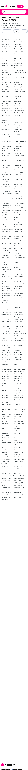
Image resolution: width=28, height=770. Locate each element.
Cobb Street (5, 113)
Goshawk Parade (6, 193)
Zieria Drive (5, 499)
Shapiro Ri (17, 385)
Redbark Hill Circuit (7, 348)
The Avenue (17, 416)
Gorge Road (17, 191)
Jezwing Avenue (6, 222)
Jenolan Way (18, 219)
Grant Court (5, 196)
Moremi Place (5, 302)
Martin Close (18, 286)
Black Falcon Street (20, 72)
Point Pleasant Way (20, 333)
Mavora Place (18, 288)
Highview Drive (6, 205)
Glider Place (5, 189)
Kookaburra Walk (6, 243)
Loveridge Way (6, 269)
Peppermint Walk (19, 326)
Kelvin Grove (18, 231)
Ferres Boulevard (19, 160)
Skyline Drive (5, 390)
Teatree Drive (5, 416)
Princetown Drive (19, 340)
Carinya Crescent (6, 99)
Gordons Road (5, 191)
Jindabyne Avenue (19, 222)
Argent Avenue (18, 51)
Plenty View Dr (5, 333)
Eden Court (4, 148)
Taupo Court (18, 414)
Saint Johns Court (19, 369)
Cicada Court (5, 108)
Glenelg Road (5, 186)
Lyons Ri (16, 272)
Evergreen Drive (19, 155)
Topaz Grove (18, 450)
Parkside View (18, 321)
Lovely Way (17, 267)
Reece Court (18, 348)
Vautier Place (18, 464)
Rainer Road (5, 343)
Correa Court (18, 118)
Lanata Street (18, 250)
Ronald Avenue (6, 362)
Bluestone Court (6, 80)
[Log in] (26, 6)
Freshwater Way (6, 174)
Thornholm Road (6, 442)
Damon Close (18, 129)
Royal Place (17, 364)
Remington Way (6, 352)
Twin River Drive (19, 459)
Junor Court (5, 227)
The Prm (16, 438)
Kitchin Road (5, 241)
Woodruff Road (6, 492)
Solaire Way (5, 393)
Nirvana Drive (5, 310)
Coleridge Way (5, 115)
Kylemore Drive (6, 248)
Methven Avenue (6, 295)
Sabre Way (4, 367)
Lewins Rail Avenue (19, 257)
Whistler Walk (5, 480)
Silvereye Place (18, 388)
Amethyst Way (5, 46)
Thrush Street (18, 442)
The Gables (4, 423)
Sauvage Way (18, 378)
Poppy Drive (5, 336)
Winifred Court (5, 487)
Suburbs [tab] (24, 31)
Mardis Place (18, 281)
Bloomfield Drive (19, 77)
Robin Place (5, 357)
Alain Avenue (5, 39)
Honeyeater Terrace (7, 210)
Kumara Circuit (6, 246)
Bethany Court (18, 70)
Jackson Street (6, 217)
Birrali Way (4, 72)
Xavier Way (17, 492)
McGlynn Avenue (19, 291)
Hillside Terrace (18, 205)
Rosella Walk (18, 362)
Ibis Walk (4, 212)
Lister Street (5, 262)
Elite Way (17, 148)
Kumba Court (18, 246)
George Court (18, 182)
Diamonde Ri (18, 136)
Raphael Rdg (18, 343)
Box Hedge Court (6, 82)
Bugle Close (4, 89)
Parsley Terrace (18, 324)
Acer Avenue (18, 37)
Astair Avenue (18, 56)
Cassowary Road (6, 101)
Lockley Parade (6, 265)
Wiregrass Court (19, 487)
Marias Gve (4, 284)
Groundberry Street (7, 198)
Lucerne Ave (18, 269)
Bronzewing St (18, 87)
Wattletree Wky (19, 478)
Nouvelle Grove (6, 312)
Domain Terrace (6, 141)
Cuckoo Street (5, 129)
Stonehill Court (18, 407)
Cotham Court (18, 122)
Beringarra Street (6, 68)
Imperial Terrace (19, 215)
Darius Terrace (18, 132)
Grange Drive (18, 193)
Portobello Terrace (19, 336)
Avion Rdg (4, 61)
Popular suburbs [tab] (7, 31)
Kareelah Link (5, 231)
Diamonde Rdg (6, 136)
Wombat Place (5, 490)
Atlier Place (4, 58)
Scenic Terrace (18, 381)
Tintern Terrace (18, 447)
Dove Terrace (5, 144)
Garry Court (5, 179)
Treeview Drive (18, 452)
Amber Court (18, 44)
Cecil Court (17, 101)
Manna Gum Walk (6, 279)
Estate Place (5, 155)
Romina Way (18, 359)
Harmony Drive (18, 201)
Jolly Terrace (18, 224)
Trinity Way (17, 454)
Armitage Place (18, 53)
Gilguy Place (5, 184)
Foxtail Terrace (18, 172)
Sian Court (4, 388)
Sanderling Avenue (19, 374)
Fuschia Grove (18, 174)
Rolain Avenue (18, 357)
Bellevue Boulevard (7, 65)
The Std (3, 440)
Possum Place (5, 338)
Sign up (20, 6)
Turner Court (18, 457)
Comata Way (18, 115)
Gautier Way (18, 179)
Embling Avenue (19, 153)
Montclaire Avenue (19, 298)
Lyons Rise (4, 274)
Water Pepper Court (7, 476)
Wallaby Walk (5, 471)
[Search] (3, 12)
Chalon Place (18, 103)
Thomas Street (18, 440)
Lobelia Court (18, 262)
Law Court (4, 255)
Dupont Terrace (6, 146)
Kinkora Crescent (19, 236)
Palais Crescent (18, 319)
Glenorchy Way (18, 186)
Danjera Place (5, 132)
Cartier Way (17, 99)
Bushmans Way (18, 89)
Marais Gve (4, 281)
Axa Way (4, 63)
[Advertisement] (14, 2)
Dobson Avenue (6, 139)
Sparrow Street (18, 395)
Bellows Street (18, 65)
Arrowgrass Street (7, 56)
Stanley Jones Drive (20, 400)
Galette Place (18, 177)
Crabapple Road (6, 125)
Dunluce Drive (18, 144)
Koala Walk (17, 241)
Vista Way (17, 468)
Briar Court (4, 84)
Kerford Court (5, 234)
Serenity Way (18, 383)
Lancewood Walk (6, 253)
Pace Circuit (5, 319)
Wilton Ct (4, 485)
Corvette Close (5, 122)
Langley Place (18, 253)
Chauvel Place (18, 106)
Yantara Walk (5, 495)
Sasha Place (5, 378)
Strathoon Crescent (20, 409)
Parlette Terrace (6, 324)
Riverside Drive (18, 355)
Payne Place (5, 326)
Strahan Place (5, 409)
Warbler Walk (5, 473)
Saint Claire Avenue (20, 367)
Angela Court (18, 46)
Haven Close (5, 203)
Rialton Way (17, 352)
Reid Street (17, 350)
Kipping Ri (17, 238)
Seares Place (5, 383)
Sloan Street (18, 390)
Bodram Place (18, 80)
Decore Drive (5, 134)
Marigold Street (19, 284)
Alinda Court (5, 42)
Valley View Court (6, 464)
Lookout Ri (4, 267)
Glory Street (18, 189)
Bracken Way (18, 82)
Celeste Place (5, 103)
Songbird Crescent (19, 393)
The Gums (4, 428)
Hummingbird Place (20, 210)
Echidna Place (18, 146)
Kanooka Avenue (19, 229)
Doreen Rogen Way (20, 141)
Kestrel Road (18, 234)
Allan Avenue (5, 44)
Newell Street (5, 305)
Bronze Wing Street (7, 87)
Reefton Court (5, 350)
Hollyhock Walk (6, 208)
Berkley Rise (5, 70)
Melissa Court (5, 293)
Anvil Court (4, 49)
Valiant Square (18, 461)
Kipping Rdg (5, 238)
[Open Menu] (2, 6)
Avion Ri (16, 61)
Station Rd (17, 404)
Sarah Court (18, 376)
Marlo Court (5, 286)
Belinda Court (18, 63)
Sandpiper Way (6, 376)
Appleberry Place (19, 49)
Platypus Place (5, 331)
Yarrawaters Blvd (19, 495)
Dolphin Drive (18, 139)
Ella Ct (3, 151)
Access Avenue (5, 37)
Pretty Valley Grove (7, 340)
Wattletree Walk (6, 478)
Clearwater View (6, 110)
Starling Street (6, 404)
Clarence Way (18, 108)
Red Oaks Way (18, 345)
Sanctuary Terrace (7, 374)
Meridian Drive (18, 293)
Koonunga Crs (18, 243)
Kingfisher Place (6, 236)
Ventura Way (5, 466)
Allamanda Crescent (20, 42)
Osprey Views (5, 317)
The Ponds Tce (5, 438)
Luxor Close (4, 272)
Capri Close (4, 96)
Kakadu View (18, 227)
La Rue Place (18, 248)
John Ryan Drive (6, 224)
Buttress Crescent (19, 91)
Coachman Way (19, 110)
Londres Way (18, 265)
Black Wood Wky (6, 75)
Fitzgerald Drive (6, 165)
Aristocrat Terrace (7, 53)
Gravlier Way (18, 196)
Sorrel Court (5, 395)
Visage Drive (5, 468)
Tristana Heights (6, 457)
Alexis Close (17, 39)
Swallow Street (6, 414)
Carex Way (17, 96)
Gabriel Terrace (6, 177)
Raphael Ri (4, 345)
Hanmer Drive (5, 201)
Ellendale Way (18, 151)
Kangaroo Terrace (7, 229)
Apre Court (4, 51)
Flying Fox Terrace (6, 172)
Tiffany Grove (18, 445)
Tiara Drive (4, 445)
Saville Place (5, 381)
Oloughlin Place (18, 314)
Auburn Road (18, 58)
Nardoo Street (18, 302)
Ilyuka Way (4, 215)
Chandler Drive (6, 106)
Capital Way (18, 94)
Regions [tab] (17, 31)
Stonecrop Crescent (7, 407)
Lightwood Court (19, 260)
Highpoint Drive (19, 203)
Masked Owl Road (6, 288)
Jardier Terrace (6, 219)
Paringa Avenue (6, 321)
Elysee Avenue (5, 153)
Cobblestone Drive (19, 113)
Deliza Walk (17, 134)
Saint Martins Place (7, 371)
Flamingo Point (5, 167)
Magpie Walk (5, 276)
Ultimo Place (5, 461)
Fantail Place (18, 158)
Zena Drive (17, 497)
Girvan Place (18, 184)
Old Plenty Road (6, 314)
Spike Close (4, 397)
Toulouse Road (5, 452)
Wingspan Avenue (19, 485)
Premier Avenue (19, 338)
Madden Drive (18, 274)
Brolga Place (18, 84)
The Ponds (17, 433)
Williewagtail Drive (19, 483)
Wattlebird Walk (19, 476)
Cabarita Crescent (7, 94)
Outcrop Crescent (19, 317)
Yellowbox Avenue (6, 497)
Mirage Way (18, 295)
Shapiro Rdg (5, 385)
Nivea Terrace (18, 310)
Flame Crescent (18, 165)
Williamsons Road (6, 483)
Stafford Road (18, 397)
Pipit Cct (16, 329)
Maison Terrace (18, 276)
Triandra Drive (5, 454)
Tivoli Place (4, 450)
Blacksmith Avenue (19, 75)
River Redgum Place (7, 355)
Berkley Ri (17, 68)
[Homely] (14, 764)
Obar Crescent (18, 312)
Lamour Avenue (6, 250)
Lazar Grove (18, 255)
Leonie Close (5, 257)
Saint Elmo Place (6, 369)
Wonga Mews (18, 490)
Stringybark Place (6, 412)
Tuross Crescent (6, 459)
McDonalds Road (6, 291)
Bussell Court (5, 91)
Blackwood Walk (6, 77)
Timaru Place (5, 447)
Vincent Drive (18, 466)
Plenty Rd (17, 331)
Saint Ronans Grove (20, 371)
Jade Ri (16, 217)
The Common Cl (19, 421)
